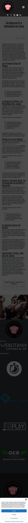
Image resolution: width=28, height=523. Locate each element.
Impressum (21, 521)
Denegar (14, 514)
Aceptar (14, 510)
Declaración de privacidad (15, 521)
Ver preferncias (14, 518)
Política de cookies (7, 521)
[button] (26, 499)
